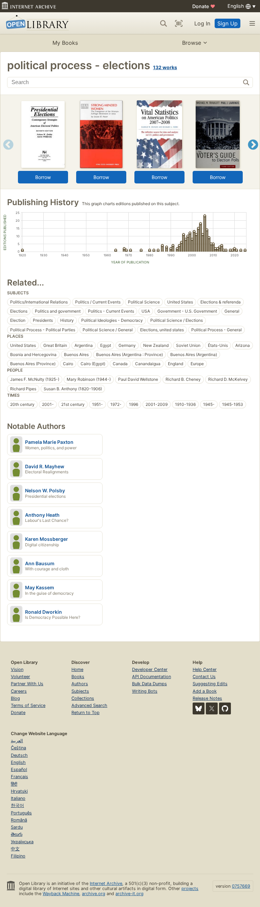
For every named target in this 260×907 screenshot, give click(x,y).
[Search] (163, 23)
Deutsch (19, 755)
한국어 (17, 805)
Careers (19, 691)
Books (77, 676)
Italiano (18, 798)
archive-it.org (129, 893)
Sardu (17, 827)
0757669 (241, 886)
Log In (202, 23)
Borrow (43, 177)
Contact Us (204, 676)
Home (77, 669)
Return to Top (85, 712)
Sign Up (227, 23)
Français (19, 776)
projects (189, 888)
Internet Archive (106, 883)
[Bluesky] (198, 708)
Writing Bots (144, 691)
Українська (22, 841)
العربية (17, 740)
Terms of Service (28, 705)
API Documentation (151, 676)
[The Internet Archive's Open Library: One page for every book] (36, 23)
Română (19, 820)
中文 (15, 848)
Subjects (80, 691)
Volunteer (20, 676)
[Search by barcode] (178, 23)
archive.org (93, 893)
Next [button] (253, 153)
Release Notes (207, 698)
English (18, 762)
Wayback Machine (61, 893)
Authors (79, 683)
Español (19, 769)
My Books (65, 42)
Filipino (18, 856)
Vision (17, 669)
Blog (15, 698)
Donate (203, 6)
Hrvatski (19, 791)
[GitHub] (225, 708)
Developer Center (150, 669)
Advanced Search (89, 705)
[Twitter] (212, 708)
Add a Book (205, 691)
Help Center (205, 669)
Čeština (18, 747)
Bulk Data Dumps (149, 683)
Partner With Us (27, 683)
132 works (165, 67)
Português (21, 812)
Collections (82, 698)
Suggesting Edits (210, 683)
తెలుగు (16, 834)
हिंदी (14, 784)
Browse (191, 42)
